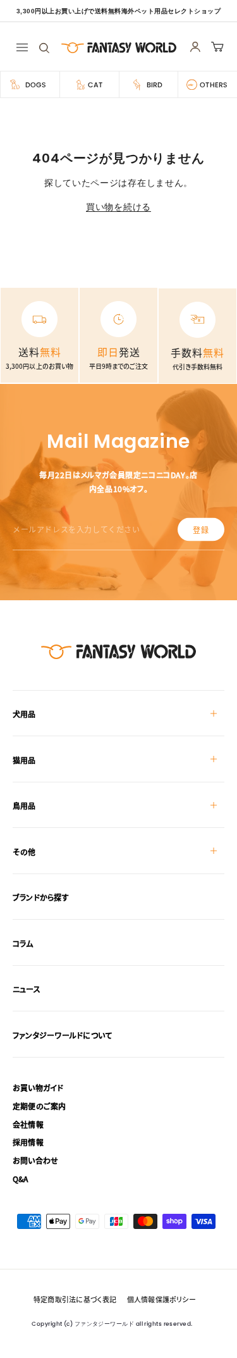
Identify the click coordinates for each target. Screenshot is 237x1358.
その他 (24, 851)
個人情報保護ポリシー (161, 1299)
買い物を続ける (118, 207)
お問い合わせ (35, 1160)
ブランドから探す (41, 897)
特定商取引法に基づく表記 (75, 1299)
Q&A (20, 1178)
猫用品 (24, 760)
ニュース (26, 989)
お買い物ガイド (38, 1087)
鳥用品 (24, 805)
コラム (23, 943)
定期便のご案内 (39, 1106)
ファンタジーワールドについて (62, 1035)
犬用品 (24, 713)
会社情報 (28, 1124)
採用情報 (28, 1142)
